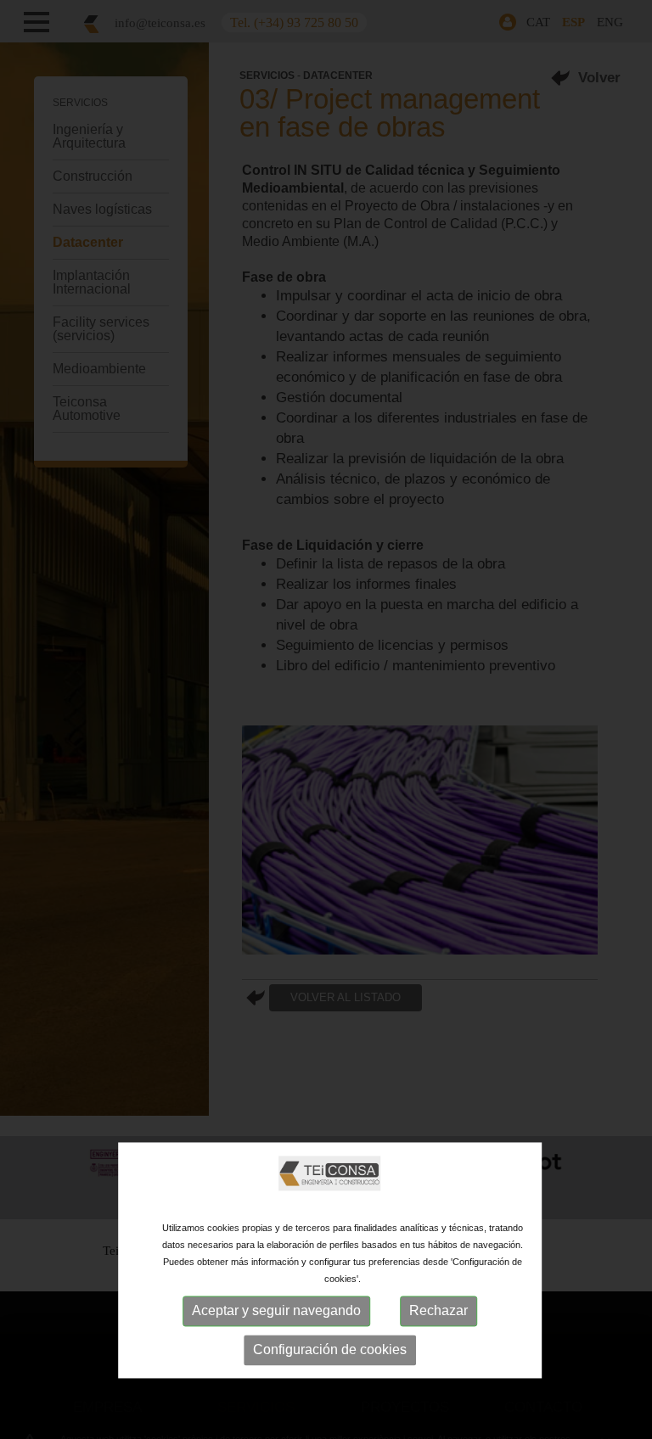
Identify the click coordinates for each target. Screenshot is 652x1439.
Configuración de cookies (330, 1349)
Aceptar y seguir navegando (276, 1310)
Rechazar (438, 1310)
